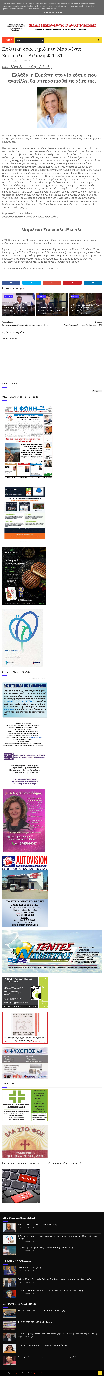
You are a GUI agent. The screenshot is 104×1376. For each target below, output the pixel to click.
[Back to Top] (100, 1373)
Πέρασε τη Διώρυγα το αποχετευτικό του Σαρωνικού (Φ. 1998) (47, 1247)
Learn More (48, 12)
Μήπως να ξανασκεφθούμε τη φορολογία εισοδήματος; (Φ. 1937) (49, 1357)
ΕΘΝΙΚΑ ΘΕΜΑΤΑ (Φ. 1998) (31, 1267)
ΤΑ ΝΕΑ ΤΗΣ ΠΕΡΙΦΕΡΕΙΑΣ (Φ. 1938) (35, 1322)
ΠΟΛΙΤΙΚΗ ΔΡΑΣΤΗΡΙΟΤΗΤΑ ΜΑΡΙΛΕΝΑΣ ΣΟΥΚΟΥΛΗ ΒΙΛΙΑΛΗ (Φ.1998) (85, 308)
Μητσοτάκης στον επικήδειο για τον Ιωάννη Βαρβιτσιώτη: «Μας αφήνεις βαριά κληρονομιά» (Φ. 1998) (18, 306)
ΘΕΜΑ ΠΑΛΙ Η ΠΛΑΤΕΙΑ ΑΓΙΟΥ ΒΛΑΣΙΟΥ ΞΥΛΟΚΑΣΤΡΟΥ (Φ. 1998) (50, 1291)
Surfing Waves (41, 678)
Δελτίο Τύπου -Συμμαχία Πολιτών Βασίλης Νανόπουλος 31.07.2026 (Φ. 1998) (54, 1279)
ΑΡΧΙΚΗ (8, 40)
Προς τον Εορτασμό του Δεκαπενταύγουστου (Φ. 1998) (43, 1345)
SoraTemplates (15, 1373)
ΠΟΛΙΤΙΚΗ (26, 61)
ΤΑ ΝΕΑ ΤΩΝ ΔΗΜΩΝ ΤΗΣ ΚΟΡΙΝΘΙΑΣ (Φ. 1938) (41, 1310)
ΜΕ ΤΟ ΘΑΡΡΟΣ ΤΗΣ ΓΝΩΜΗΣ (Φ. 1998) (37, 1224)
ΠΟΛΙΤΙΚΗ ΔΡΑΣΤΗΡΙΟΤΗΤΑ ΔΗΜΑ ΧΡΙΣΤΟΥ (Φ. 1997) (52, 309)
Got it (59, 12)
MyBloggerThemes (39, 1373)
